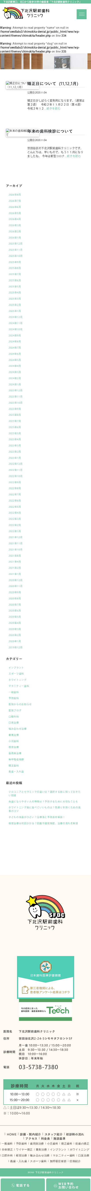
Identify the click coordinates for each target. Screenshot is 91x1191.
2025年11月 (16, 250)
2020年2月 (15, 635)
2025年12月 (16, 243)
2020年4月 (15, 623)
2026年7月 (15, 201)
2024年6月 (15, 354)
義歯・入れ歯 (16, 771)
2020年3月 (15, 629)
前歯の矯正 (82, 1143)
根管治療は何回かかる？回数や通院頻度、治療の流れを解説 (43, 823)
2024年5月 (15, 360)
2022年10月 (16, 476)
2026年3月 (15, 225)
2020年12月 (16, 580)
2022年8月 (15, 488)
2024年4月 (15, 366)
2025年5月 (15, 286)
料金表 (45, 1138)
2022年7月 (15, 494)
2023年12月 (16, 390)
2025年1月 (15, 311)
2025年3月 (15, 299)
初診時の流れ (75, 1134)
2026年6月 (15, 207)
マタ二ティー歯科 (19, 686)
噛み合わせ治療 (18, 729)
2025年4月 (15, 292)
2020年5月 (15, 617)
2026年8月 (15, 195)
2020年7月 (15, 605)
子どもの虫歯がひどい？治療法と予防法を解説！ (37, 817)
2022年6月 (15, 501)
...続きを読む (52, 108)
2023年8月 (15, 415)
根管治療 (14, 747)
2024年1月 (15, 384)
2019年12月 (16, 647)
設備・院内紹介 (30, 1134)
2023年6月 (15, 427)
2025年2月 (15, 305)
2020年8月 (15, 598)
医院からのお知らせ (20, 704)
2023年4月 (15, 439)
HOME (12, 1134)
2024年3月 (15, 372)
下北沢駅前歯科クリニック (49, 1172)
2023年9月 (15, 409)
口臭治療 (14, 722)
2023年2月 (15, 452)
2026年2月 (15, 231)
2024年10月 (16, 329)
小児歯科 (14, 741)
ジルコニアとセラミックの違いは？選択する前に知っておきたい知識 (45, 793)
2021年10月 (16, 549)
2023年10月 (16, 403)
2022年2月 (15, 525)
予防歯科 (14, 698)
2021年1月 (15, 574)
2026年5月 (15, 213)
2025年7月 (15, 274)
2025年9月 (15, 262)
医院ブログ (15, 710)
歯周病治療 (15, 753)
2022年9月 (15, 482)
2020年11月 (16, 586)
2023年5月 (15, 433)
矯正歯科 (14, 765)
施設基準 (59, 1138)
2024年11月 (16, 323)
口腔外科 (14, 717)
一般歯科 (14, 692)
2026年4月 (15, 219)
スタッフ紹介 (54, 1134)
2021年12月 (16, 537)
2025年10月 (16, 256)
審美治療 (14, 735)
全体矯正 (7, 1149)
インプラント (16, 668)
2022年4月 (15, 513)
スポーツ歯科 (16, 674)
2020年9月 (15, 592)
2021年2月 (15, 568)
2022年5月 (15, 507)
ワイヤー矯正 (24, 1149)
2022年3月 (15, 519)
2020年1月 (15, 641)
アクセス (31, 1138)
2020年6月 (15, 610)
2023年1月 (15, 458)
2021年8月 (15, 556)
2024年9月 (15, 335)
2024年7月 (15, 348)
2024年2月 (15, 378)
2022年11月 (16, 470)
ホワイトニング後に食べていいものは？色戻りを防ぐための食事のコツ (45, 809)
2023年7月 (15, 421)
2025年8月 (15, 268)
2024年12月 (16, 317)
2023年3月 (15, 445)
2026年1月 (15, 238)
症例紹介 (75, 1161)
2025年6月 (15, 280)
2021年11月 (16, 543)
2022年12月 (16, 464)
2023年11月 (16, 396)
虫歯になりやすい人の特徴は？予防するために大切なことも (43, 801)
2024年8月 (15, 341)
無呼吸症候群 (16, 759)
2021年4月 (15, 562)
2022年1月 (15, 531)
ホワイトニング (18, 680)
